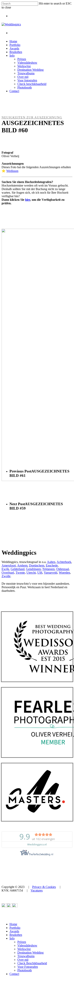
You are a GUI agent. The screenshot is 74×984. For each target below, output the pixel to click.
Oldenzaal (62, 569)
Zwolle (6, 576)
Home (13, 924)
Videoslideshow (27, 945)
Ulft (39, 572)
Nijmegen (48, 569)
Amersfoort (9, 565)
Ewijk (5, 569)
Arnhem (22, 565)
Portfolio (14, 927)
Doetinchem (36, 565)
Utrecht (31, 572)
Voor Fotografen (27, 966)
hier (27, 199)
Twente (20, 572)
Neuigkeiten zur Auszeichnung (32, 117)
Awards (14, 931)
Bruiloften (15, 934)
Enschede (52, 565)
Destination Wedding (30, 952)
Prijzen (21, 942)
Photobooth (24, 970)
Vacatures (37, 890)
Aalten (51, 562)
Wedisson (12, 171)
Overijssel (8, 572)
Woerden (64, 572)
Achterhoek (64, 562)
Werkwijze (24, 949)
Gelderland (17, 569)
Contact (14, 974)
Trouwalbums (26, 956)
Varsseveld (50, 572)
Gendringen (33, 569)
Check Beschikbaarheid (32, 963)
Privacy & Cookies (44, 887)
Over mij (22, 959)
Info (12, 938)
